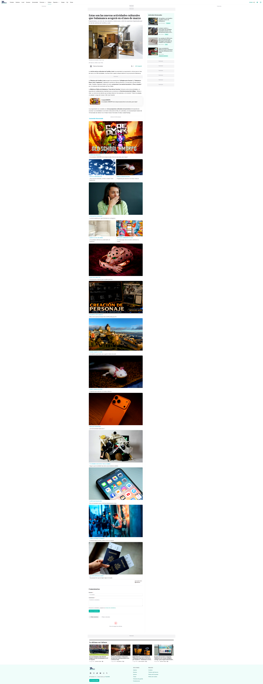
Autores (135, 674)
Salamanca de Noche (163, 55)
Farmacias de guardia (138, 678)
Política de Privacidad (153, 674)
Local (166, 44)
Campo (167, 34)
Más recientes (94, 617)
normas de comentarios (110, 607)
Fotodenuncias (136, 681)
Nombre (91, 592)
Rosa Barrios (119, 661)
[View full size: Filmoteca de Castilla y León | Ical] (116, 42)
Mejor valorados (106, 617)
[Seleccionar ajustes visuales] (257, 2)
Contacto (150, 670)
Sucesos (168, 23)
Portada (12, 2)
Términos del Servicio (153, 672)
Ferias (71, 2)
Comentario (92, 597)
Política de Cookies (152, 676)
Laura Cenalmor (141, 661)
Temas (134, 676)
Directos (135, 672)
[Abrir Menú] (260, 2)
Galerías (18, 2)
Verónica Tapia (98, 661)
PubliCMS (107, 676)
